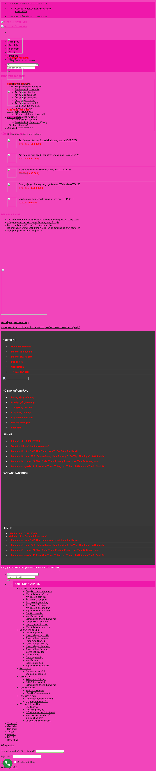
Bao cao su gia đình (35, 671)
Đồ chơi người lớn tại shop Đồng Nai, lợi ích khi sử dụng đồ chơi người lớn (43, 228)
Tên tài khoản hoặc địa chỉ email (18, 751)
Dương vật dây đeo (35, 652)
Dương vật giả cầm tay (37, 643)
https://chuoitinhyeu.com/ (35, 446)
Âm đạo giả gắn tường (26, 97)
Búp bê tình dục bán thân (27, 89)
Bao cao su (25, 668)
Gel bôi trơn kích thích (36, 682)
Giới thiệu (13, 45)
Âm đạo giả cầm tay (25, 92)
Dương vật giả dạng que (37, 638)
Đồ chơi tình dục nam (19, 84)
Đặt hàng (13, 55)
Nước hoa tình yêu (35, 690)
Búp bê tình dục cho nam (27, 106)
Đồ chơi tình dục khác (30, 704)
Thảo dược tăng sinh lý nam (39, 698)
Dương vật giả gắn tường (38, 646)
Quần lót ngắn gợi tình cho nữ (40, 712)
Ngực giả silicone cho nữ (38, 715)
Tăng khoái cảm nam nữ (38, 693)
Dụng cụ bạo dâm (34, 718)
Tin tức (12, 52)
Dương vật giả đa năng (37, 649)
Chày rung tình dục (24, 128)
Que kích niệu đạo (24, 108)
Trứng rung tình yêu (35, 641)
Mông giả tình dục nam (26, 119)
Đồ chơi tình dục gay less (38, 720)
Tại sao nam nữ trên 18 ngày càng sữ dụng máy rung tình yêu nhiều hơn (43, 219)
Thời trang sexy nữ (35, 709)
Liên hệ (12, 59)
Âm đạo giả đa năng (25, 100)
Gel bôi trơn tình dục (36, 679)
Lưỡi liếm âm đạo (34, 663)
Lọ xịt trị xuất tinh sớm (37, 701)
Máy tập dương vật (24, 111)
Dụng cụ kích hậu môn (26, 117)
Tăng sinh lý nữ (27, 687)
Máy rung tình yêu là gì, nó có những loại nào (29, 225)
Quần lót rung (32, 654)
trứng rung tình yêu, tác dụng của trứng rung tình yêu (33, 222)
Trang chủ (14, 41)
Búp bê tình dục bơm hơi (27, 122)
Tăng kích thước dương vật (28, 86)
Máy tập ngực (32, 660)
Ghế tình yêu (32, 707)
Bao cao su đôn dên (36, 674)
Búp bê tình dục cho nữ (37, 665)
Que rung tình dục (34, 657)
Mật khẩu (6, 756)
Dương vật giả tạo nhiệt (37, 635)
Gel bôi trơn (25, 676)
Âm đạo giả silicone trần (27, 103)
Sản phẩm (14, 48)
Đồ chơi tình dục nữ (18, 125)
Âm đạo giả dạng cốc (25, 95)
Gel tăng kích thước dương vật (30, 114)
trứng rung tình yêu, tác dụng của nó (25, 230)
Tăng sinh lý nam (28, 696)
